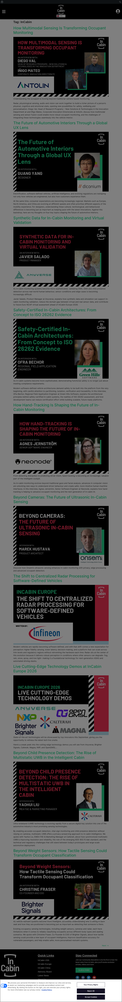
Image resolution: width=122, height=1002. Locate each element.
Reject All (90, 991)
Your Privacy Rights (91, 985)
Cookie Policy (46, 990)
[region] (61, 990)
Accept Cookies (91, 997)
